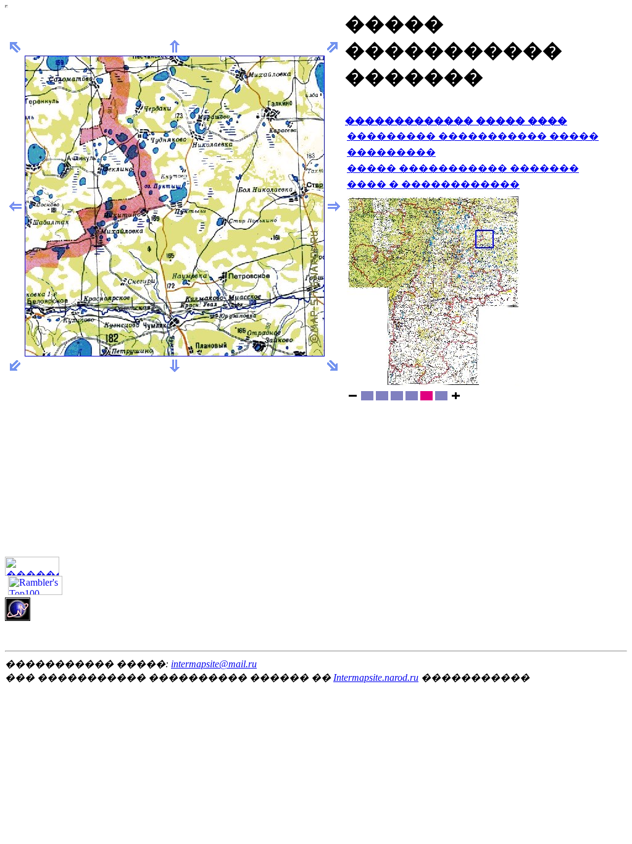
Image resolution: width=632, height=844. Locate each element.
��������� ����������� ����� (473, 136)
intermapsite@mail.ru (214, 664)
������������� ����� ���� (456, 121)
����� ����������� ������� (463, 168)
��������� (391, 152)
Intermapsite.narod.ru (375, 677)
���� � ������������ (433, 184)
